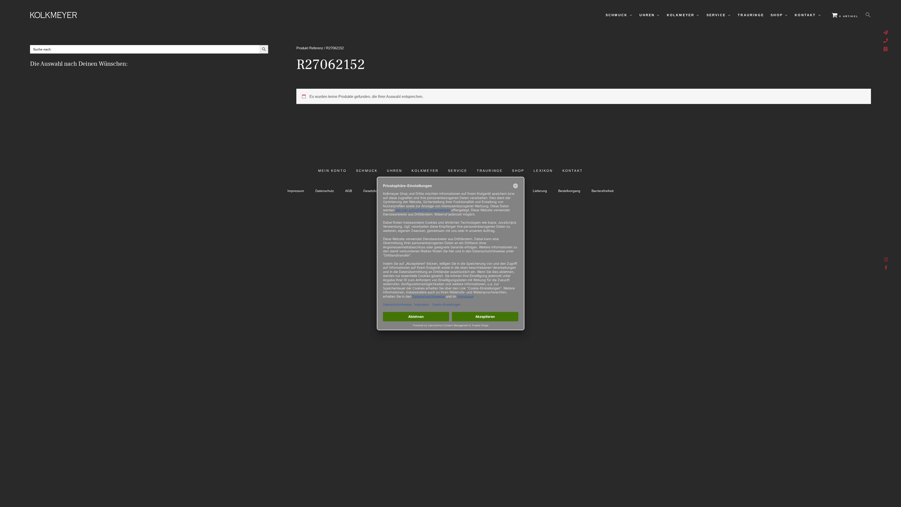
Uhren (394, 171)
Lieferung (540, 191)
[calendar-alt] (886, 48)
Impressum (295, 191)
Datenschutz (324, 191)
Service (457, 171)
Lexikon (543, 171)
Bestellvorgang (569, 191)
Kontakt (572, 171)
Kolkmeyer (425, 171)
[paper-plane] (886, 32)
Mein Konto (332, 171)
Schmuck (367, 171)
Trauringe (490, 171)
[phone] (886, 40)
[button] (868, 15)
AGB (348, 191)
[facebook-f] (886, 267)
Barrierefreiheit (603, 191)
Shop (518, 171)
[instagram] (886, 260)
